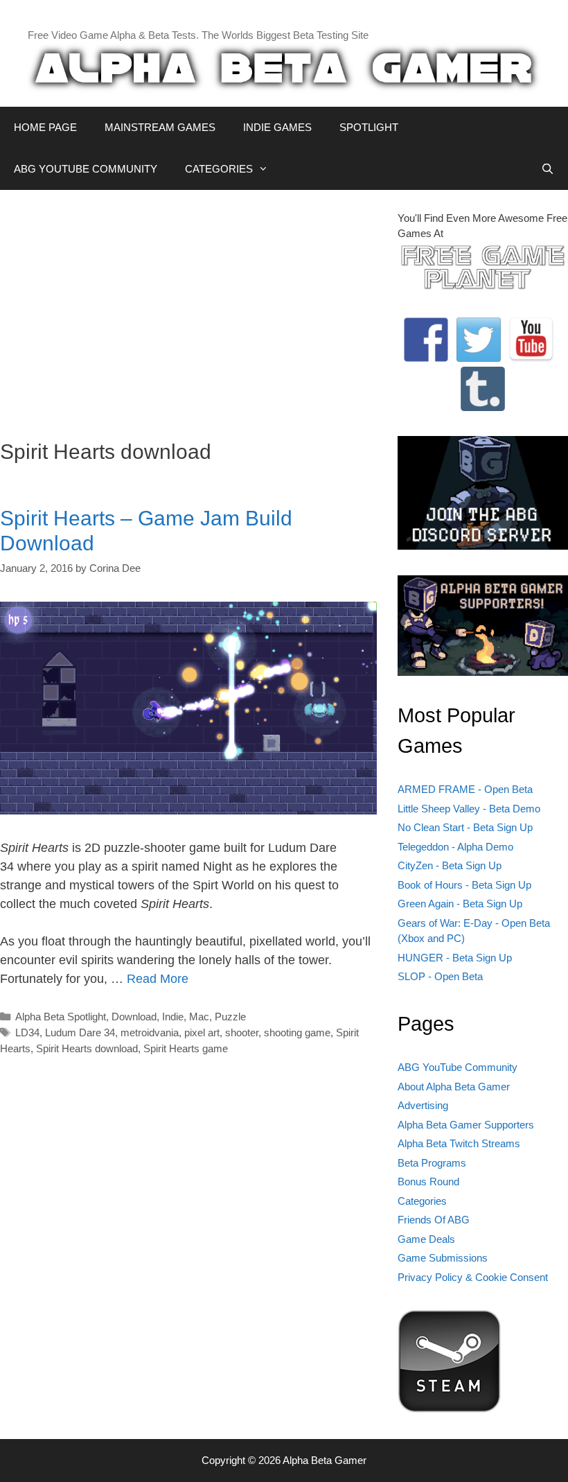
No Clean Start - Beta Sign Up (465, 827)
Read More (157, 979)
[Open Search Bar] (547, 169)
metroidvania (150, 1032)
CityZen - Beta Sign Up (450, 865)
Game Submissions (443, 1258)
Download (134, 1016)
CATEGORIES (219, 169)
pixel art (202, 1032)
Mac (199, 1016)
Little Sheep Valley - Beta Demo (469, 808)
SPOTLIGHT (368, 127)
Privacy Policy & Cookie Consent (473, 1277)
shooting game (297, 1032)
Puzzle (230, 1016)
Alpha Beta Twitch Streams (459, 1143)
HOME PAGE (45, 127)
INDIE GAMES (277, 127)
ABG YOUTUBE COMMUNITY (85, 169)
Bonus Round (428, 1181)
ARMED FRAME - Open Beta (465, 789)
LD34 (27, 1032)
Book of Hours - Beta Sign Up (464, 885)
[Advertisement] (188, 308)
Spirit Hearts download (87, 1048)
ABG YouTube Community (457, 1067)
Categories (422, 1201)
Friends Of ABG (434, 1220)
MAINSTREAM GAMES (160, 127)
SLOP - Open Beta (440, 976)
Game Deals (426, 1239)
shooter (241, 1032)
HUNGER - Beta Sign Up (455, 958)
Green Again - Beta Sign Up (460, 903)
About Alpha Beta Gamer (454, 1086)
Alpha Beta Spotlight (60, 1016)
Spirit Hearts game (185, 1048)
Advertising (423, 1105)
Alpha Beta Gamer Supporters (466, 1125)
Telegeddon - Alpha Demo (455, 847)
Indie (173, 1016)
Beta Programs (432, 1163)
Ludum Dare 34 (80, 1032)
